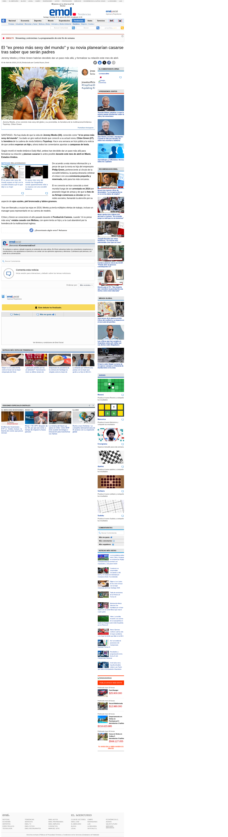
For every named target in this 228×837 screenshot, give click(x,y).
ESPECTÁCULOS (8, 826)
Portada (11, 24)
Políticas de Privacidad (47, 835)
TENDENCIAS (29, 819)
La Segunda (112, 1)
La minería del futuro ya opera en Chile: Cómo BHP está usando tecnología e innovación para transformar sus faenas (59, 430)
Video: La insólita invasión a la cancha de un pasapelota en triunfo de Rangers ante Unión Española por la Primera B (110, 621)
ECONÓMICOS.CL (112, 819)
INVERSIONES (92, 822)
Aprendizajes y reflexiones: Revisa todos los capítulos (111, 161)
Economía (25, 21)
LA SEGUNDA (92, 826)
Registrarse (117, 14)
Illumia (76, 410)
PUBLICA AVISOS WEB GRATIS (110, 683)
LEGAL (73, 828)
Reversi (101, 395)
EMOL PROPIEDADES (55, 822)
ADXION (108, 822)
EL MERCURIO (76, 824)
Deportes (37, 21)
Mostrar (62, 6)
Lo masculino (104, 74)
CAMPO (90, 819)
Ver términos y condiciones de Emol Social (48, 342)
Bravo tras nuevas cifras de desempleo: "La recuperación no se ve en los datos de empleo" (110, 192)
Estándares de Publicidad (91, 835)
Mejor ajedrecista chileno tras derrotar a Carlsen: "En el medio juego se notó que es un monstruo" (111, 216)
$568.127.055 (116, 741)
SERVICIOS (29, 822)
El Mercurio (13, 1)
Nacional (12, 21)
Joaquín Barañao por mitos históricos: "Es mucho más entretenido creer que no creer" (109, 240)
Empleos (77, 1)
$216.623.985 (105, 726)
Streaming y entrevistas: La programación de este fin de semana (45, 38)
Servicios (101, 21)
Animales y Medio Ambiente (61, 24)
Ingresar (109, 14)
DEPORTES (6, 824)
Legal (30, 1)
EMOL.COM (75, 822)
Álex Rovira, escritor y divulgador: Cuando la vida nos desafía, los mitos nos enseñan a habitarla (110, 138)
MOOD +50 (29, 410)
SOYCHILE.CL (92, 828)
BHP (50, 410)
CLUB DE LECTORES (78, 819)
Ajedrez (101, 466)
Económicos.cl (89, 1)
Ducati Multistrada (116, 703)
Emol (4, 1)
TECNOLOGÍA (7, 828)
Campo (37, 1)
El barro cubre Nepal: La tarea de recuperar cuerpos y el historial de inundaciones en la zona (111, 366)
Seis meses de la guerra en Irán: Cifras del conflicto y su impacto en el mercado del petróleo (111, 320)
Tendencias (78, 21)
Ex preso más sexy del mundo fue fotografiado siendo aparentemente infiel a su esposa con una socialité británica (36, 184)
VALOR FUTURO (111, 824)
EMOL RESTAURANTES (33, 828)
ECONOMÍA (6, 822)
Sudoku (101, 516)
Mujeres (84, 24)
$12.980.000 (115, 706)
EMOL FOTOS (29, 826)
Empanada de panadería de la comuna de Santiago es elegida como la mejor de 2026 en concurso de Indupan (59, 372)
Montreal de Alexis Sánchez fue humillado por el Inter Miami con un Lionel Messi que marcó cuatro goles (110, 608)
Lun (120, 1)
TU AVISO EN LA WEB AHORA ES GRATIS (111, 747)
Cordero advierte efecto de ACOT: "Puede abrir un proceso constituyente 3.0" (110, 265)
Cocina (91, 24)
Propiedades (67, 1)
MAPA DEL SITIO (54, 828)
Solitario (101, 491)
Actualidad (19, 24)
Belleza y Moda (44, 24)
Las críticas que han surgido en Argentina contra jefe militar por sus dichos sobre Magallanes (110, 343)
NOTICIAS (6, 819)
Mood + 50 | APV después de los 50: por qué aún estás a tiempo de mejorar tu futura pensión (36, 429)
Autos (57, 1)
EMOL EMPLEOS (54, 824)
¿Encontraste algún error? (51, 230)
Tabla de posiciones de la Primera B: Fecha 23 (116, 595)
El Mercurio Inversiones (12, 410)
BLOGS (73, 826)
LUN (88, 824)
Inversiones (47, 1)
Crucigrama (102, 444)
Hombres (76, 24)
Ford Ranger (113, 690)
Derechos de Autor (33, 835)
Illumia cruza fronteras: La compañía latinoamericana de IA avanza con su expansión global (84, 429)
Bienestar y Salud (31, 24)
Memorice (102, 419)
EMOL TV (28, 824)
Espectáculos (64, 21)
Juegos (102, 375)
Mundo (51, 21)
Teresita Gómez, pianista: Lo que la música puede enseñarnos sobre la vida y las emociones (111, 114)
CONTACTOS (53, 826)
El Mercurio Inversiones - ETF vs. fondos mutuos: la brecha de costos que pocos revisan (12, 430)
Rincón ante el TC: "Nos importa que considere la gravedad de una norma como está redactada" (110, 289)
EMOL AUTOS (53, 819)
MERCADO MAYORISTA (110, 827)
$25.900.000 (115, 693)
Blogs (23, 1)
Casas (103, 1)
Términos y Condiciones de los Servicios (68, 835)
